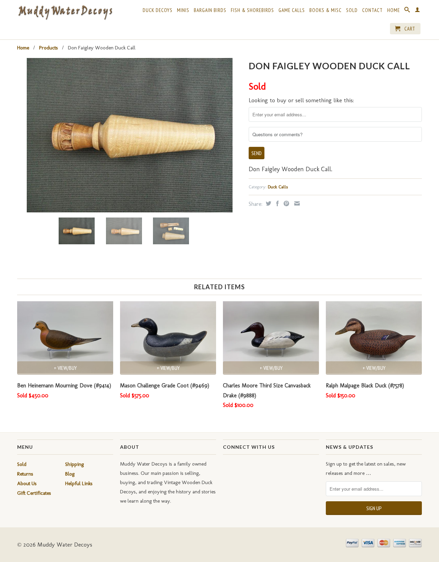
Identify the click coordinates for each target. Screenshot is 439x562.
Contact (372, 10)
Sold (352, 10)
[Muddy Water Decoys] (65, 13)
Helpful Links (79, 483)
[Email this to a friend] (296, 203)
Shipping (74, 464)
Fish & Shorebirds (252, 10)
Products (48, 48)
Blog (70, 474)
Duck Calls (278, 186)
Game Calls (291, 10)
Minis (183, 10)
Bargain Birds (210, 10)
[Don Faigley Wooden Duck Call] (129, 135)
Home (393, 10)
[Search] (407, 11)
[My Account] (417, 11)
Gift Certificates (34, 493)
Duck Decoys (158, 10)
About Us (27, 483)
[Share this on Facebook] (276, 203)
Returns (25, 474)
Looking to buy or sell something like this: (301, 100)
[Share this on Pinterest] (285, 203)
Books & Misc (325, 10)
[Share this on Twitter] (267, 203)
